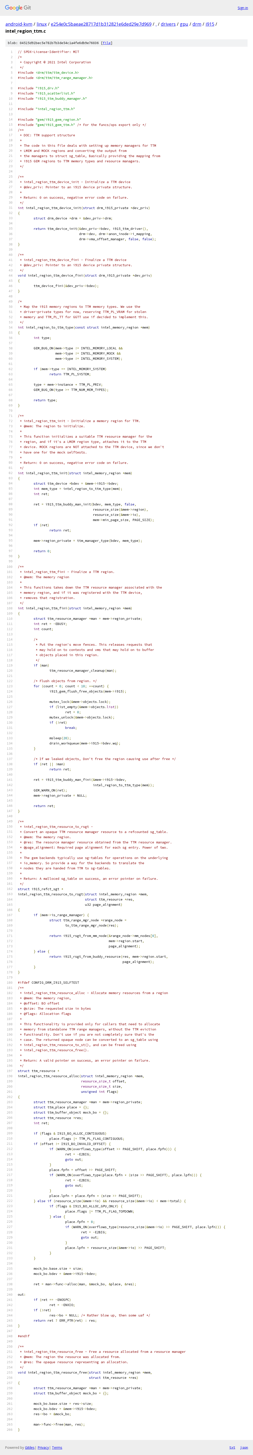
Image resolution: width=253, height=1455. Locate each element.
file (107, 43)
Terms (57, 1447)
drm (196, 24)
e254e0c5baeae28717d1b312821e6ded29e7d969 (101, 24)
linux (42, 24)
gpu (184, 24)
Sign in (243, 7)
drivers (168, 24)
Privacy (43, 1447)
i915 (210, 24)
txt (232, 1447)
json (244, 1447)
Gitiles (30, 1447)
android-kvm (18, 24)
